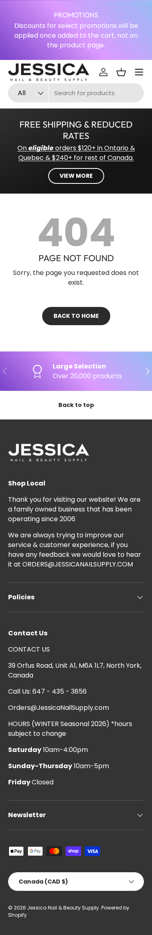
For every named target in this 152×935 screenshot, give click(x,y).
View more (76, 176)
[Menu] (139, 72)
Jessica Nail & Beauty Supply (63, 907)
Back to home (76, 316)
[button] (121, 72)
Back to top (76, 405)
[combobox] (76, 92)
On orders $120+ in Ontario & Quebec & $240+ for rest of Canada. (76, 152)
